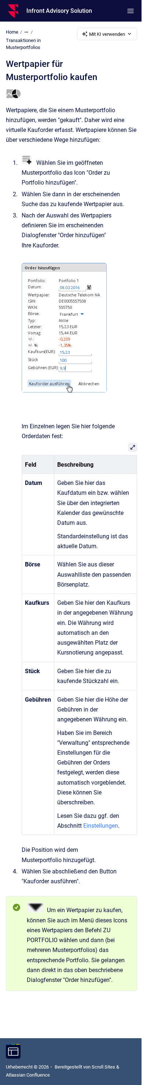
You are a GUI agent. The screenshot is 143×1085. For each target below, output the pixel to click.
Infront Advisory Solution (59, 10)
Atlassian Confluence (28, 1075)
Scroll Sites (103, 1067)
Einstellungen (100, 825)
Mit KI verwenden (107, 34)
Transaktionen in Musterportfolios (23, 44)
